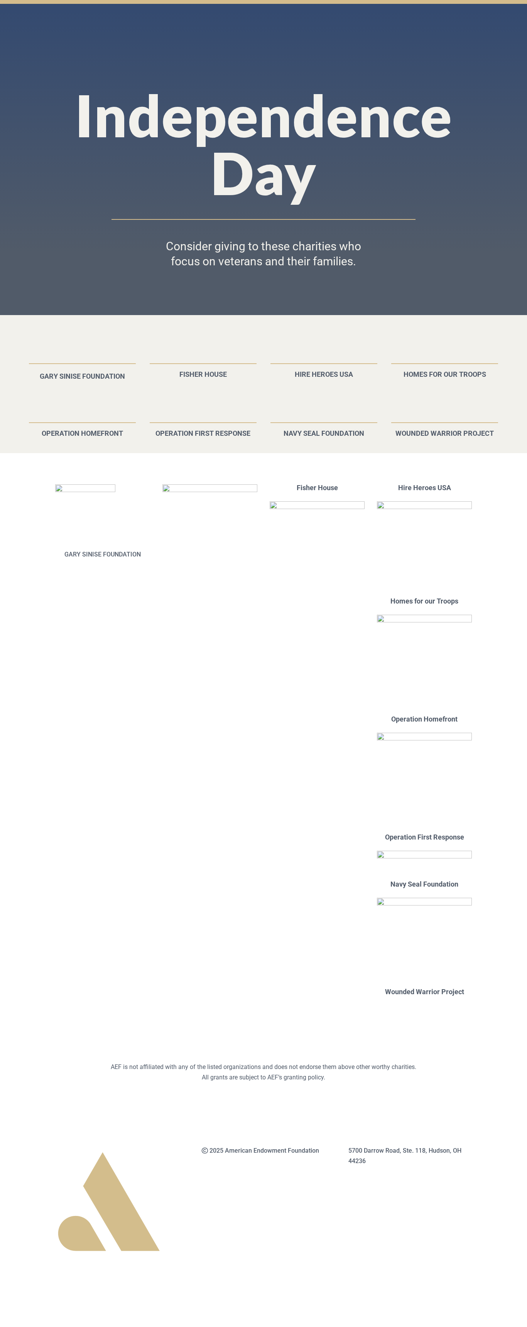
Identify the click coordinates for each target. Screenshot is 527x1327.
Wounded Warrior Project (444, 433)
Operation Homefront (82, 433)
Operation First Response (202, 433)
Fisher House (203, 374)
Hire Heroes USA (324, 374)
